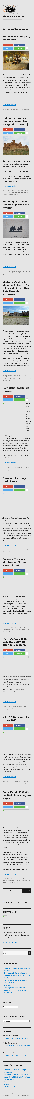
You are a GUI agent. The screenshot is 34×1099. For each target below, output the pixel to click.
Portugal (11, 708)
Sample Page (6, 1095)
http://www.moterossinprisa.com (14, 1055)
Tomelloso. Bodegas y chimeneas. (16, 38)
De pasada (15, 550)
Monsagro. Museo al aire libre (14, 988)
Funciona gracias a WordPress (20, 1095)
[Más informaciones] (27, 48)
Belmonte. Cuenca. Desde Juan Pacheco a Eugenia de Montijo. (16, 121)
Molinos (5, 274)
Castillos (14, 190)
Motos (4, 469)
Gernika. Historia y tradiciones (14, 480)
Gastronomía (19, 109)
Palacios (27, 271)
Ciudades (16, 469)
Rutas (5, 551)
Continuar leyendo (9, 104)
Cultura (13, 109)
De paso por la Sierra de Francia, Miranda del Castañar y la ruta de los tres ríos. (17, 982)
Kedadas (25, 781)
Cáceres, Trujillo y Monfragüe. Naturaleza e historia (15, 562)
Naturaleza (26, 109)
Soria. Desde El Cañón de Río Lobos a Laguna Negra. (17, 795)
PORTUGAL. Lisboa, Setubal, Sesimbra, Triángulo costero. (15, 641)
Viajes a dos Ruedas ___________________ (13, 17)
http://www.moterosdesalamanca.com (16, 1038)
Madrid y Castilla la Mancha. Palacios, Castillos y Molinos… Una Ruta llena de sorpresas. (17, 288)
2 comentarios (14, 194)
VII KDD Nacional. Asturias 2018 (16, 719)
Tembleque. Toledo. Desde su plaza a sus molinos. (16, 204)
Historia (27, 467)
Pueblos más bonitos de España (12, 273)
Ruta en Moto (26, 192)
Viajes (4, 709)
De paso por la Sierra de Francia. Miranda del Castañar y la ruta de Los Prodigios (17, 975)
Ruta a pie (19, 192)
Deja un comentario (16, 111)
